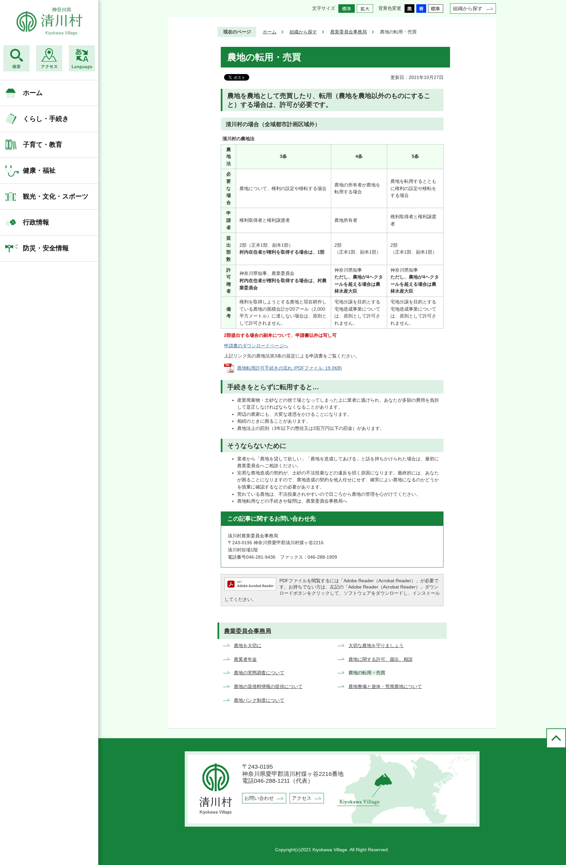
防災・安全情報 (46, 248)
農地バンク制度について (259, 700)
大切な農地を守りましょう (376, 645)
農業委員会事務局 (348, 31)
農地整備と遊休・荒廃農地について (385, 686)
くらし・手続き (46, 118)
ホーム (33, 92)
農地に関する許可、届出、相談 (381, 659)
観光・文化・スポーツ (55, 196)
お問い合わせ (259, 798)
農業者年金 (245, 659)
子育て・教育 (42, 144)
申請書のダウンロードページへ (256, 345)
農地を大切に (247, 645)
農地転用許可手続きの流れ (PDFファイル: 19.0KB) (289, 368)
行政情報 (36, 222)
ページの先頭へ (556, 738)
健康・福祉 (39, 170)
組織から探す (467, 8)
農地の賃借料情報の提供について (268, 686)
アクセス (301, 798)
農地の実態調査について (259, 672)
